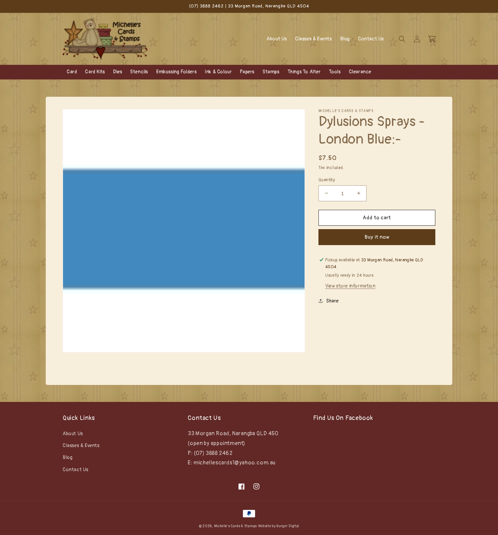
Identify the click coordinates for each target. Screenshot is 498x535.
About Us (73, 434)
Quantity (326, 179)
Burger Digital (287, 526)
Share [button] (332, 301)
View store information (350, 286)
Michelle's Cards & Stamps (235, 526)
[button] (402, 39)
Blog (67, 457)
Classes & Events (81, 445)
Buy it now (377, 237)
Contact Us (75, 470)
